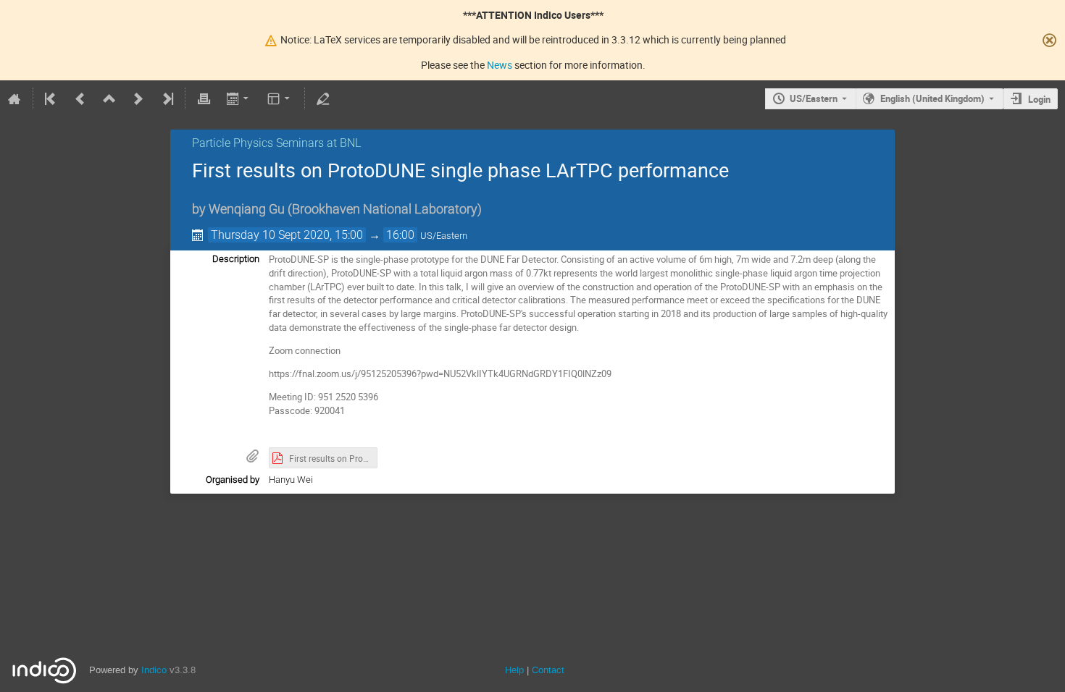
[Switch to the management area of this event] (323, 98)
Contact (548, 670)
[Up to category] (109, 98)
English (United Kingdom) (932, 98)
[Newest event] (166, 98)
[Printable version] (203, 98)
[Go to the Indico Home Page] (14, 98)
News (499, 65)
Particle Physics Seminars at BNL (276, 143)
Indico (154, 670)
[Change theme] (280, 98)
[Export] (238, 98)
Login (1039, 99)
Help (514, 670)
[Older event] (80, 98)
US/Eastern (814, 98)
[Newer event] (138, 98)
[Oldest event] (51, 98)
